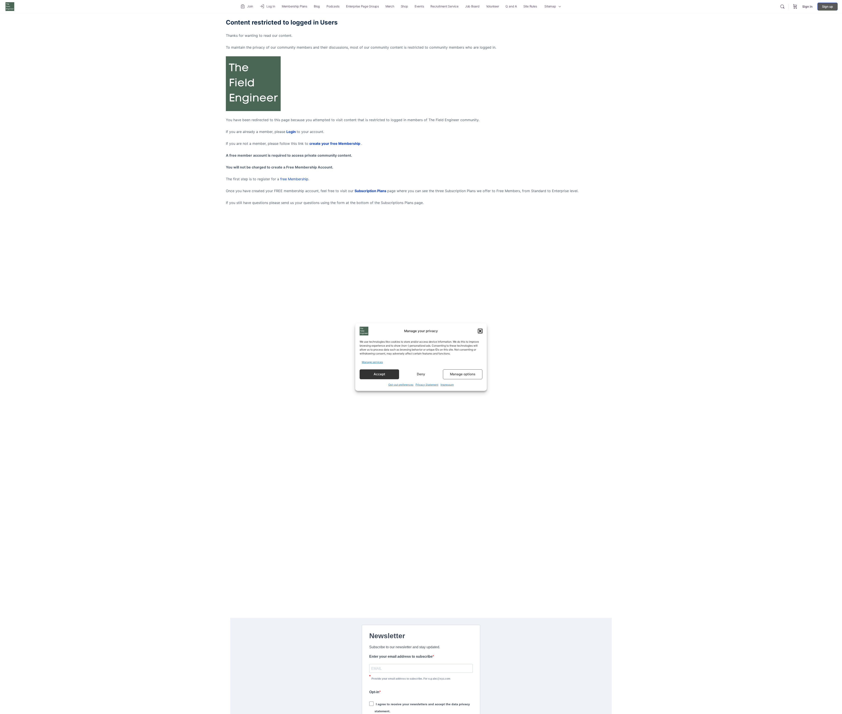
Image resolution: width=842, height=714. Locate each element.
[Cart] (795, 6)
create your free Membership (334, 143)
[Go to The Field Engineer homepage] (9, 6)
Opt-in (374, 692)
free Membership (294, 179)
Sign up (827, 6)
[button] (480, 331)
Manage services (372, 362)
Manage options (462, 374)
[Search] (782, 6)
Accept (379, 374)
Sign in (807, 6)
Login (291, 131)
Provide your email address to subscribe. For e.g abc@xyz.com (410, 678)
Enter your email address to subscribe (401, 656)
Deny (421, 374)
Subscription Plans (370, 191)
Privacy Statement (427, 384)
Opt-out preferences (400, 384)
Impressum (447, 384)
